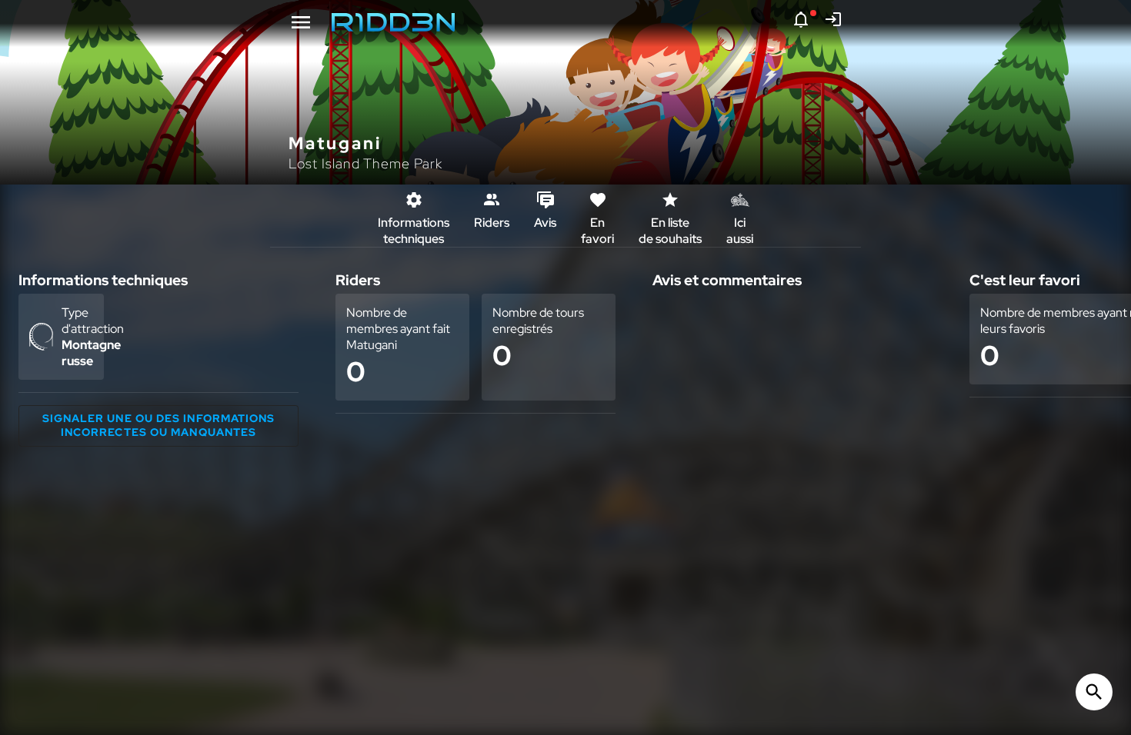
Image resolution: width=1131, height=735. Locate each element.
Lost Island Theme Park (365, 163)
